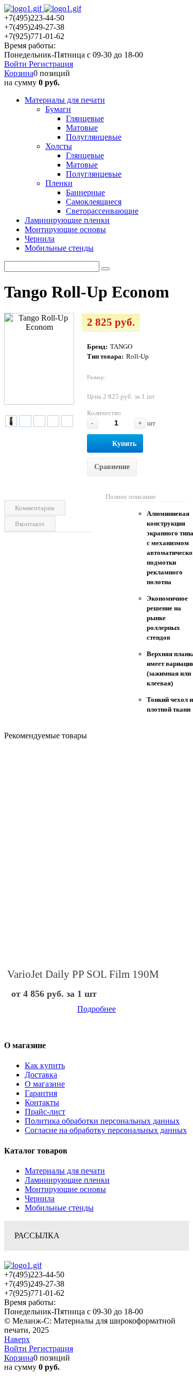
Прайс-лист (45, 1111)
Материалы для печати (65, 1170)
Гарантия (41, 1093)
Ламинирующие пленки (67, 1180)
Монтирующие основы (65, 1189)
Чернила (40, 1198)
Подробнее (96, 1009)
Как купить (45, 1065)
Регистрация (51, 64)
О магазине (45, 1084)
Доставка (41, 1074)
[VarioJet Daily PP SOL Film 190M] (96, 852)
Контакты (42, 1102)
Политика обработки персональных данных (102, 1121)
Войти (16, 64)
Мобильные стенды (59, 1207)
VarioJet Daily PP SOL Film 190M (83, 974)
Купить (124, 444)
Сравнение (112, 467)
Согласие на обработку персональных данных (106, 1130)
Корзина (18, 73)
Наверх (17, 1339)
